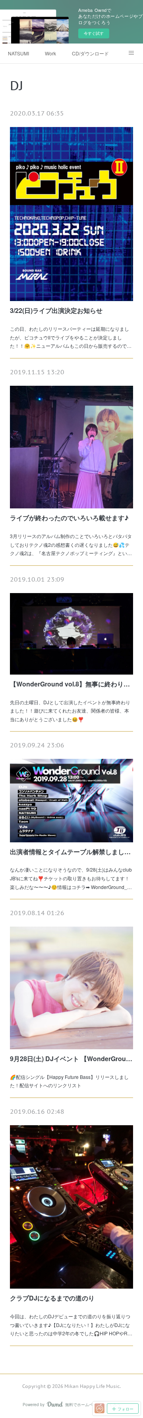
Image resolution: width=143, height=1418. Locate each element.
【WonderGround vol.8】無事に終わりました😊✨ (71, 683)
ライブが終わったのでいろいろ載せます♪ (69, 517)
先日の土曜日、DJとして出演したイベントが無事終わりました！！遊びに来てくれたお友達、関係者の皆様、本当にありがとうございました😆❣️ (70, 710)
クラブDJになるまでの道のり (52, 1297)
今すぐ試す (94, 33)
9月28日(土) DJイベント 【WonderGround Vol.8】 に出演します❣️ (71, 1058)
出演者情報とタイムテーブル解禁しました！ (71, 851)
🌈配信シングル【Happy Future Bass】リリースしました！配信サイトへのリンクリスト (69, 1081)
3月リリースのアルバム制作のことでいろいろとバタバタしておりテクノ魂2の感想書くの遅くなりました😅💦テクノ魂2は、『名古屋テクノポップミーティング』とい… (71, 544)
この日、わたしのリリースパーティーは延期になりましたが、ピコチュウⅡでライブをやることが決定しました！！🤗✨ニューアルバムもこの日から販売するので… (70, 337)
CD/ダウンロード (90, 53)
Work (50, 53)
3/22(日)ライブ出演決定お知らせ (56, 310)
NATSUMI (18, 53)
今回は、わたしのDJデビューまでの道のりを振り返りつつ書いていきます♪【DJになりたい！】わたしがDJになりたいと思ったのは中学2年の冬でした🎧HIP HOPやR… (71, 1324)
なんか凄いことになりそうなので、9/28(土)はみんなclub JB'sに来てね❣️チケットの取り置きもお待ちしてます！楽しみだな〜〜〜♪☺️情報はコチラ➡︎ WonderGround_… (71, 878)
